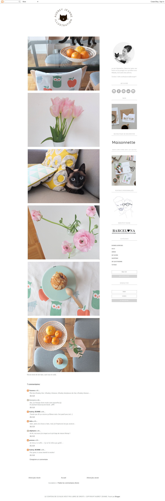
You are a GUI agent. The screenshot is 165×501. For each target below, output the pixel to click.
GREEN (114, 252)
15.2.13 (32, 396)
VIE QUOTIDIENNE (117, 261)
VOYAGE (114, 265)
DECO (113, 248)
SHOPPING (115, 258)
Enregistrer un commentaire (39, 459)
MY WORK (115, 255)
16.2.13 (32, 436)
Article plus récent (34, 478)
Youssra (32, 390)
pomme (31, 440)
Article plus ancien (93, 478)
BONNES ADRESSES (117, 245)
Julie (31, 421)
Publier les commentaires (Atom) (68, 483)
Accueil (63, 478)
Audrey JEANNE (34, 412)
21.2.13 (32, 446)
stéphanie (32, 431)
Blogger (117, 496)
